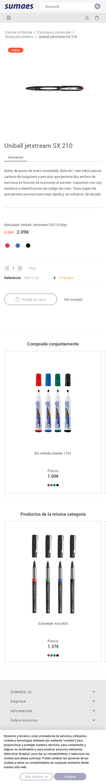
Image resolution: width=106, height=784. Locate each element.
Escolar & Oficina (18, 32)
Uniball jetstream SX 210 (58, 37)
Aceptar (70, 777)
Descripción (15, 157)
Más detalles (34, 777)
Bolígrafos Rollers (19, 37)
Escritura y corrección (54, 32)
